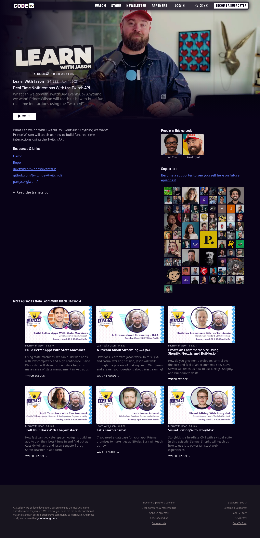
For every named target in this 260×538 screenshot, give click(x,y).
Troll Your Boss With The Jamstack (51, 430)
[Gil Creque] (186, 271)
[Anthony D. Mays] (168, 200)
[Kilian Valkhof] (168, 209)
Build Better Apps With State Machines (55, 350)
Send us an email (159, 513)
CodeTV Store (239, 513)
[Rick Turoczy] (208, 257)
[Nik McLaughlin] (186, 217)
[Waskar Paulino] (235, 195)
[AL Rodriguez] (186, 280)
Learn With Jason (28, 81)
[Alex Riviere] (222, 244)
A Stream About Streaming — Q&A (123, 350)
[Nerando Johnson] (213, 271)
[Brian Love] (177, 191)
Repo (17, 162)
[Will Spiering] (231, 235)
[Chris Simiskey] (222, 217)
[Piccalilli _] (208, 239)
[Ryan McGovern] (195, 217)
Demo (17, 156)
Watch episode (35, 376)
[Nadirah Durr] (177, 209)
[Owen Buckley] (204, 217)
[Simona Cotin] (190, 195)
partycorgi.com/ (25, 181)
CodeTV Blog (240, 523)
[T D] (168, 191)
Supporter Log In (237, 502)
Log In (180, 5)
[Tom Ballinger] (231, 280)
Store (116, 5)
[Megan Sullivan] (240, 226)
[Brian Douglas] (213, 191)
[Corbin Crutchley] (204, 226)
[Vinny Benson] (235, 266)
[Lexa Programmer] (213, 280)
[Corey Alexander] (240, 217)
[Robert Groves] (190, 257)
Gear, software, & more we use (159, 508)
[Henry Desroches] (195, 280)
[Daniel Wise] (204, 191)
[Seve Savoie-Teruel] (195, 209)
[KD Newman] (204, 271)
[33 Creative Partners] (222, 226)
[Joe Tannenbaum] (240, 209)
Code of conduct (159, 518)
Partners (159, 5)
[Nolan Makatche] (222, 200)
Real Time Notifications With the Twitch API (51, 88)
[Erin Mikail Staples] (172, 248)
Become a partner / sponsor (159, 502)
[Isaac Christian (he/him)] (222, 262)
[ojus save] (177, 200)
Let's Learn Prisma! (111, 430)
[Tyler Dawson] (240, 253)
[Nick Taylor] (231, 226)
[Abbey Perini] (222, 209)
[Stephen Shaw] (168, 262)
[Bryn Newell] (222, 280)
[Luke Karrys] (222, 271)
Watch (100, 5)
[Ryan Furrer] (168, 289)
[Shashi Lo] (195, 271)
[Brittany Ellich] (190, 230)
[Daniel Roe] (204, 280)
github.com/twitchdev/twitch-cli (37, 175)
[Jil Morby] (231, 217)
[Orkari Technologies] (204, 200)
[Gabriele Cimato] (177, 235)
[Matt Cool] (222, 191)
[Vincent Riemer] (231, 253)
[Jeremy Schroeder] (213, 209)
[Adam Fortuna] (186, 244)
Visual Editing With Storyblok (191, 430)
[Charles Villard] (172, 222)
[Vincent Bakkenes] (222, 253)
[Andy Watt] (195, 244)
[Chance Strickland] (240, 280)
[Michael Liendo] (240, 244)
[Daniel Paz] (213, 200)
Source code (159, 523)
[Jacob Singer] (204, 209)
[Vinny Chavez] (172, 275)
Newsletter (136, 5)
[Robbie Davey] (186, 209)
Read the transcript (32, 192)
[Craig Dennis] (213, 226)
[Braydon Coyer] (177, 262)
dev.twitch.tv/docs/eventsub (34, 169)
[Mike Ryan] (240, 235)
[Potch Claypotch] (231, 244)
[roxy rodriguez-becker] (213, 217)
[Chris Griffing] (168, 235)
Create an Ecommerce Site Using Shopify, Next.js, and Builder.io (193, 352)
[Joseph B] (231, 209)
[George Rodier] (222, 235)
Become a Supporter (231, 5)
